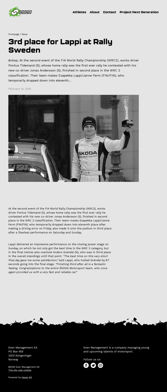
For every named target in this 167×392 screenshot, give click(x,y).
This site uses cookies (19, 370)
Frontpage (13, 34)
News (25, 34)
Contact (109, 12)
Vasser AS (27, 377)
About (95, 12)
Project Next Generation (139, 12)
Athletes (79, 12)
